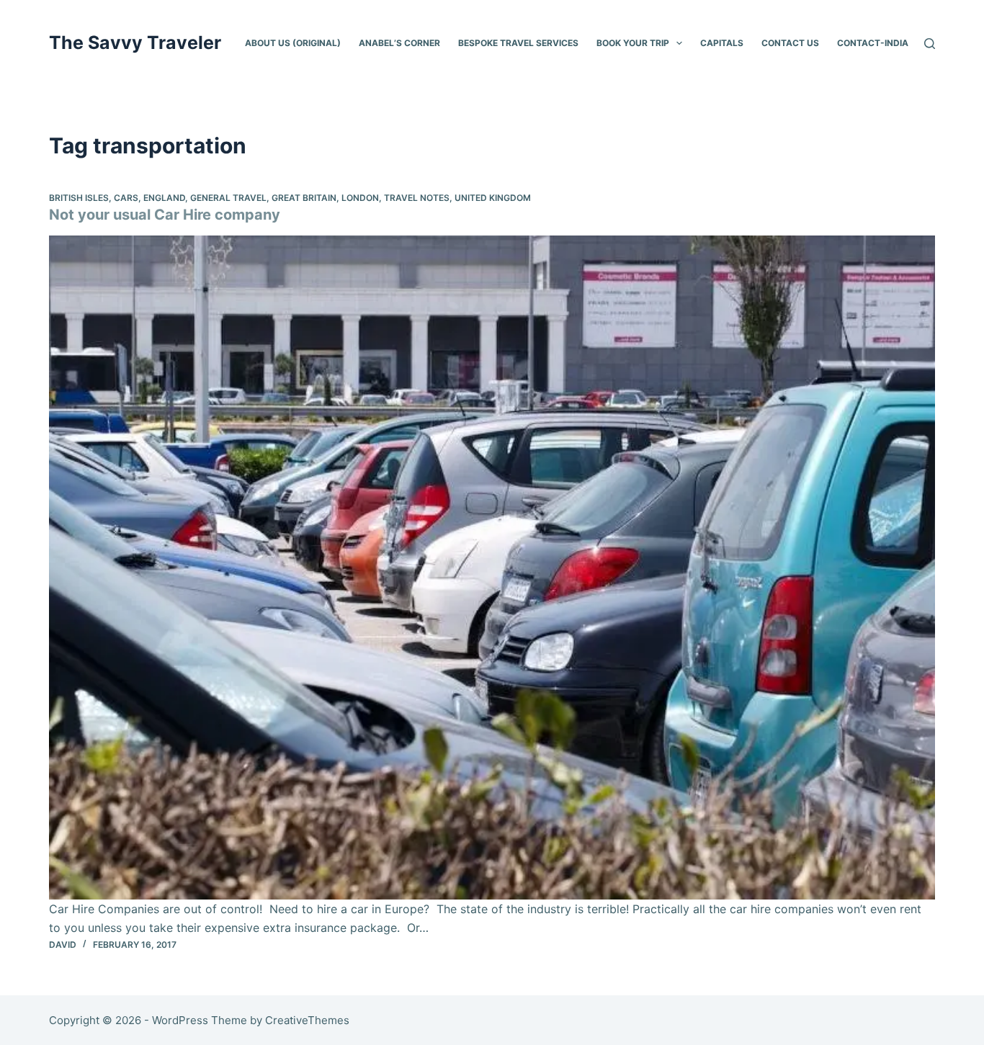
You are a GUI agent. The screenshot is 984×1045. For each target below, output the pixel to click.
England (164, 197)
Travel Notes (416, 197)
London (360, 197)
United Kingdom (493, 197)
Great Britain (304, 197)
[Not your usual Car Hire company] (491, 568)
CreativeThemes (307, 1020)
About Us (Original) (293, 42)
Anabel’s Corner (399, 42)
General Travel (228, 197)
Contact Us (790, 42)
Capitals (721, 42)
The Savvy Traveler (135, 42)
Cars (126, 197)
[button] (679, 43)
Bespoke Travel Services (518, 42)
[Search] (929, 43)
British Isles (79, 197)
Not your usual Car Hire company (164, 214)
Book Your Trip (632, 42)
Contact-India (872, 42)
